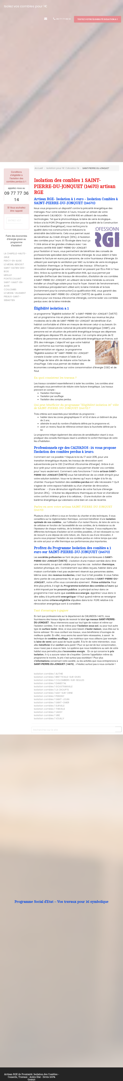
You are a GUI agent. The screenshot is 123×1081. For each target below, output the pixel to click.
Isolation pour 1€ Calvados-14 (62, 168)
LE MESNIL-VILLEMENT (15, 293)
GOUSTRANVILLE (53, 686)
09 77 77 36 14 (63, 19)
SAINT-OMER (51, 702)
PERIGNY (49, 696)
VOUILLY (49, 718)
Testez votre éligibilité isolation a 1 (97, 19)
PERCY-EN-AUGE (13, 260)
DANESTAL (50, 683)
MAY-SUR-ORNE (53, 693)
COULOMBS (10, 289)
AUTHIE (48, 673)
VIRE (47, 715)
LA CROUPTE (51, 689)
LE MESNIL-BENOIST (14, 264)
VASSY (48, 712)
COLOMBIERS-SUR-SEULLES (59, 680)
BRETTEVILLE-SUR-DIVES (57, 677)
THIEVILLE (49, 708)
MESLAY (8, 275)
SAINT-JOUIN (51, 699)
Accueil (38, 168)
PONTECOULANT (12, 278)
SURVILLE (49, 705)
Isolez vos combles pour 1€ (25, 6)
